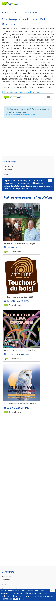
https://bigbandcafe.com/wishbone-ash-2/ (23, 92)
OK (52, 590)
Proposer (6, 580)
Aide (4, 584)
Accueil (5, 12)
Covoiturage (8, 571)
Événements (17, 12)
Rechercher (7, 576)
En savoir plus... (17, 598)
